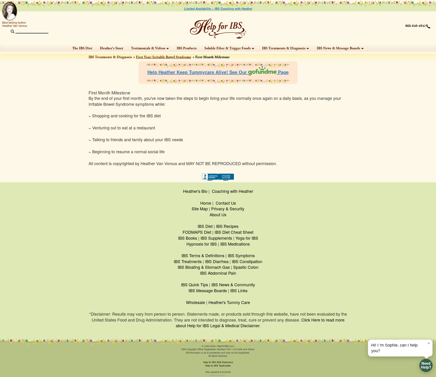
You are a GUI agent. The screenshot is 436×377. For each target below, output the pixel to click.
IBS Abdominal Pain (218, 273)
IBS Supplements (216, 238)
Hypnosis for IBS (201, 244)
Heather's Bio (195, 191)
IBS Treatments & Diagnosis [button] (283, 48)
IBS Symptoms (241, 255)
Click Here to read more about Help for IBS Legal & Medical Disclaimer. (260, 323)
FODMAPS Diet (197, 232)
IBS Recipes (227, 226)
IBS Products (187, 48)
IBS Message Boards (207, 290)
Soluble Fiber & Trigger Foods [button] (227, 48)
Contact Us (226, 203)
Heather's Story (111, 48)
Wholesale (195, 302)
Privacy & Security (227, 208)
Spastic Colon (245, 267)
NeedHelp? (426, 365)
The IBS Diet (82, 48)
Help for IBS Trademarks (218, 365)
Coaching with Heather (232, 191)
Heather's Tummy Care (229, 302)
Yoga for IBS (246, 238)
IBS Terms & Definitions (202, 255)
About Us (218, 214)
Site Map (200, 208)
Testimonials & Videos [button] (148, 48)
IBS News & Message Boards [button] (338, 48)
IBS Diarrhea (216, 261)
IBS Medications (235, 244)
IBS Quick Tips (194, 284)
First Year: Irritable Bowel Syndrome (163, 57)
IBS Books (187, 238)
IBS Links (239, 290)
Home (205, 203)
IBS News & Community (233, 284)
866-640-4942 (415, 26)
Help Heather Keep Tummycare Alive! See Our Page (218, 72)
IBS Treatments (188, 261)
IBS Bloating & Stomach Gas (204, 267)
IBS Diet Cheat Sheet (234, 232)
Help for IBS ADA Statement (218, 362)
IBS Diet (205, 226)
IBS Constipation (247, 261)
